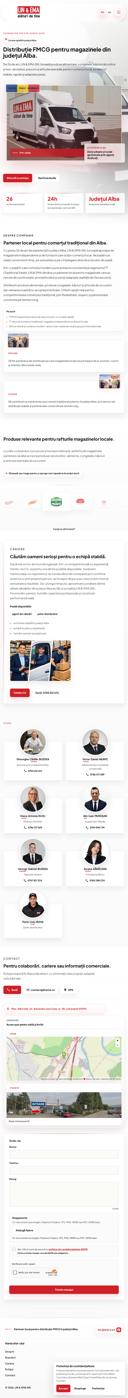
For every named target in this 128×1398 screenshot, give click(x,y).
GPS (70, 989)
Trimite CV (20, 692)
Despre (9, 1351)
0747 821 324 (35, 880)
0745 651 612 (35, 770)
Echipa (9, 1369)
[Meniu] (119, 12)
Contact (10, 1375)
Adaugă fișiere (24, 1230)
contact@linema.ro (43, 989)
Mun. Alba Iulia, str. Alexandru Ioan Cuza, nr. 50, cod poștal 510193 (48, 1008)
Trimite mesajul (64, 1289)
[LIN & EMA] (28, 12)
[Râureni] (89, 502)
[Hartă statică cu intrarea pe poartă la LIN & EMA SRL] (64, 1105)
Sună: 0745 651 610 (47, 692)
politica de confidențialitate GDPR (68, 1249)
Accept (63, 1388)
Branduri (10, 1357)
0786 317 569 (35, 827)
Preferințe (98, 1388)
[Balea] (42, 501)
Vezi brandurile (47, 178)
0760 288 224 (97, 880)
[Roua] (113, 502)
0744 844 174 (97, 827)
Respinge (80, 1388)
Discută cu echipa (18, 178)
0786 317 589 (97, 774)
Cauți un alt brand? (64, 529)
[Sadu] (18, 502)
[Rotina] (65, 502)
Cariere (9, 1363)
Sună (14, 989)
